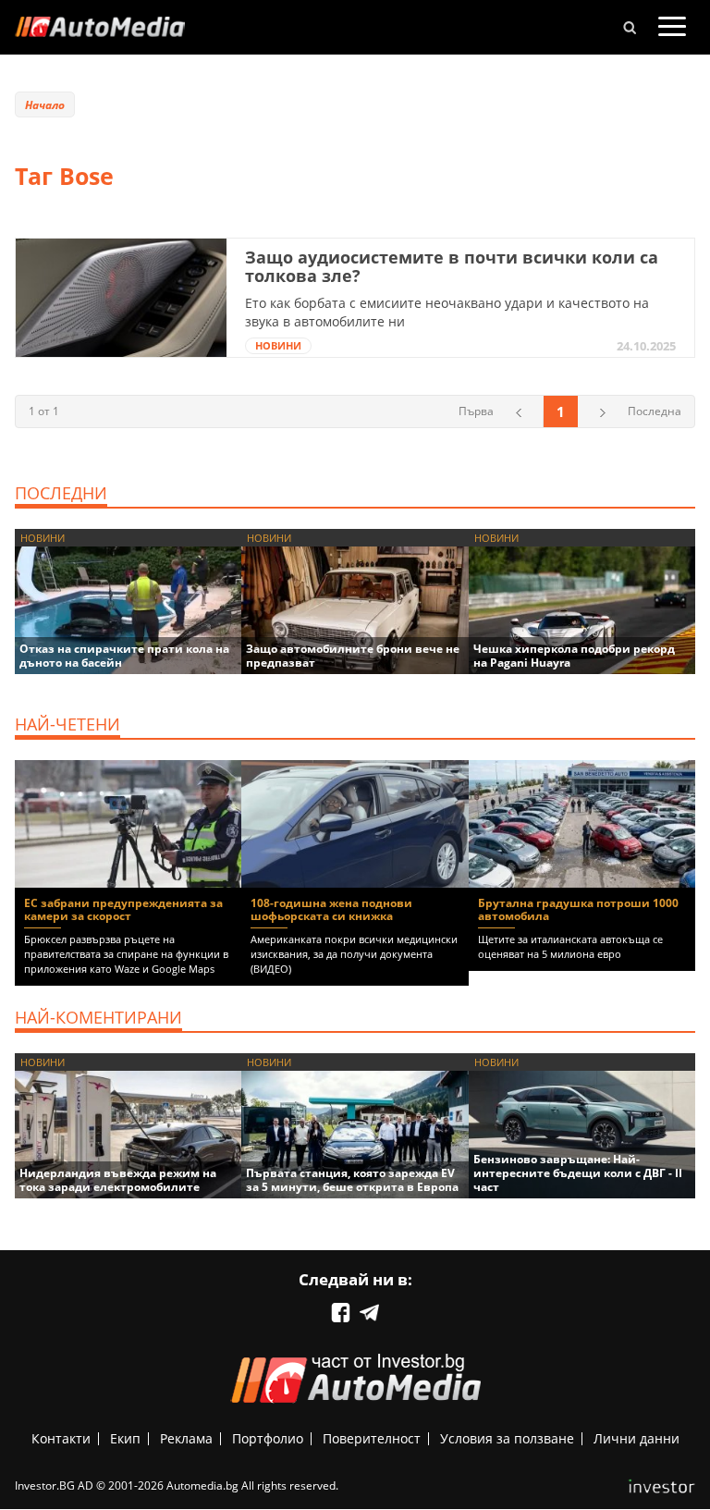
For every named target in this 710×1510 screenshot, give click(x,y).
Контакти (61, 1438)
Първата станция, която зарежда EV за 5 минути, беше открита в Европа (352, 1180)
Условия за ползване (507, 1438)
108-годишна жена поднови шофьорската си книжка (331, 909)
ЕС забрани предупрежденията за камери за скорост (123, 909)
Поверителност (372, 1438)
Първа (476, 411)
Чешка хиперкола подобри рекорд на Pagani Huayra (574, 655)
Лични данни (636, 1438)
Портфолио (267, 1438)
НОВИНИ (278, 345)
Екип (125, 1438)
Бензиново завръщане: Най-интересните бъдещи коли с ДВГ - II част (577, 1173)
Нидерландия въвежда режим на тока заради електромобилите (117, 1180)
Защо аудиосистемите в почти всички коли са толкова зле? (451, 266)
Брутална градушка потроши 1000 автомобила (578, 909)
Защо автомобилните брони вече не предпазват (352, 655)
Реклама (186, 1438)
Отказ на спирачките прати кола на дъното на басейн (124, 655)
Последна (654, 411)
